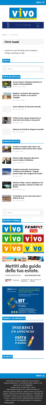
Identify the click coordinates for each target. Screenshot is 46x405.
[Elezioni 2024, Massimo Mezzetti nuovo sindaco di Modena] (6, 162)
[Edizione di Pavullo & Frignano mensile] (6, 134)
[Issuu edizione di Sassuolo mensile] (6, 111)
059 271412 (17, 385)
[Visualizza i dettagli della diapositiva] (23, 25)
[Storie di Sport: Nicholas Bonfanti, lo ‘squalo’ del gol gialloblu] (6, 86)
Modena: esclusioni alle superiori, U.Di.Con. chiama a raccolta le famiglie (26, 95)
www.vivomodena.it (32, 389)
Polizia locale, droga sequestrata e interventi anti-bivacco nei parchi (27, 119)
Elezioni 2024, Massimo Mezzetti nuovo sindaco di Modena (26, 159)
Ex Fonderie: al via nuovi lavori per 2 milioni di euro (27, 197)
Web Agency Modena (24, 400)
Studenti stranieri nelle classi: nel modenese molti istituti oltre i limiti (27, 148)
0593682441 (29, 385)
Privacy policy (9, 403)
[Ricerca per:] (23, 69)
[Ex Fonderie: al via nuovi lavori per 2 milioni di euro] (6, 200)
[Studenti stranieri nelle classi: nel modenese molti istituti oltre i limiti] (6, 151)
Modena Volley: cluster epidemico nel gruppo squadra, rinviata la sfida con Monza (28, 185)
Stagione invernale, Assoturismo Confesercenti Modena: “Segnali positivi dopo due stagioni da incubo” (28, 171)
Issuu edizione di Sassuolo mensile (27, 107)
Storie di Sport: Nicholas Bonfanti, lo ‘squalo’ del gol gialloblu (27, 83)
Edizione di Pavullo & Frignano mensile (28, 129)
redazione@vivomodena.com (15, 389)
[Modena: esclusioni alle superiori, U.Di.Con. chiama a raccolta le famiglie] (6, 98)
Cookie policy (36, 400)
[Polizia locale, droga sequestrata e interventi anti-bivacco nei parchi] (6, 122)
